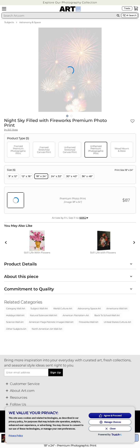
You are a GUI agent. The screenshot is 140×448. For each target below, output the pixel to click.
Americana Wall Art (116, 308)
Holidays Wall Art (15, 315)
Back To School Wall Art (107, 315)
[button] (70, 2)
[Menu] (4, 8)
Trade (127, 8)
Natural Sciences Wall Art (43, 315)
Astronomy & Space (30, 22)
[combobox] (58, 15)
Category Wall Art (15, 308)
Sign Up (55, 372)
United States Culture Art (117, 322)
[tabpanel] (70, 189)
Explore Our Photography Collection (70, 2)
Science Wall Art (15, 322)
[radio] (13, 176)
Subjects (9, 22)
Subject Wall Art (39, 308)
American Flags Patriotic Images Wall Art (51, 322)
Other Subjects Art (16, 328)
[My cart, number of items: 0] (136, 8)
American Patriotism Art (76, 315)
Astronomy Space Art (89, 308)
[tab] (18, 150)
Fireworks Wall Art (88, 322)
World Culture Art (62, 308)
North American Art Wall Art (47, 328)
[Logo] (70, 8)
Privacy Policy (16, 435)
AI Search (131, 15)
